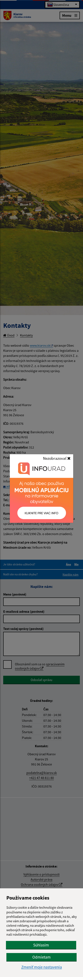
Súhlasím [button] (41, 945)
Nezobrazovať (55, 458)
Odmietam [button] (41, 957)
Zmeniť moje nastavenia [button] (41, 967)
